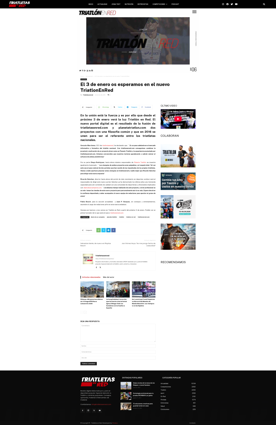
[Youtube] (100, 410)
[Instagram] (88, 410)
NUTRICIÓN (129, 4)
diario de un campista (98, 217)
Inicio (82, 76)
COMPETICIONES (159, 4)
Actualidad (89, 76)
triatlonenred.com (116, 213)
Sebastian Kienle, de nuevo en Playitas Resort (95, 244)
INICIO (91, 4)
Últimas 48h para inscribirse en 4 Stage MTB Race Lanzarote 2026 (91, 301)
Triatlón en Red (139, 119)
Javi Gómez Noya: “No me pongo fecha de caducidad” (138, 244)
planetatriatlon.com (132, 127)
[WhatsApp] (98, 230)
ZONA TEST (116, 4)
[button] (264, 4)
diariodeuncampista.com (93, 188)
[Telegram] (108, 230)
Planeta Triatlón (140, 162)
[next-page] (85, 312)
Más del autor (108, 277)
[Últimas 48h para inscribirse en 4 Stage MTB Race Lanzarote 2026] (92, 289)
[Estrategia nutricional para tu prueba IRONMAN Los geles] (126, 396)
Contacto (193, 423)
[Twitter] (103, 230)
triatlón (121, 217)
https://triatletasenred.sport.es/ (104, 259)
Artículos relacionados (91, 277)
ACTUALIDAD (102, 4)
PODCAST (175, 4)
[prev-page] (81, 312)
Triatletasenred (88, 95)
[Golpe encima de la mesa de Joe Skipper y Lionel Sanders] (126, 385)
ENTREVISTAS (143, 4)
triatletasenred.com (94, 127)
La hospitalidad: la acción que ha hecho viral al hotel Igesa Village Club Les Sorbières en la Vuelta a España (116, 303)
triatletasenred (107, 145)
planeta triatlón (112, 217)
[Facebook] (113, 230)
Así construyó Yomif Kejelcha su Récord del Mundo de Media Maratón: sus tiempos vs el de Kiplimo (143, 302)
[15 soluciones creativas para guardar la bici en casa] (126, 406)
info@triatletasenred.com (101, 404)
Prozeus (115, 423)
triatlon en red (131, 217)
